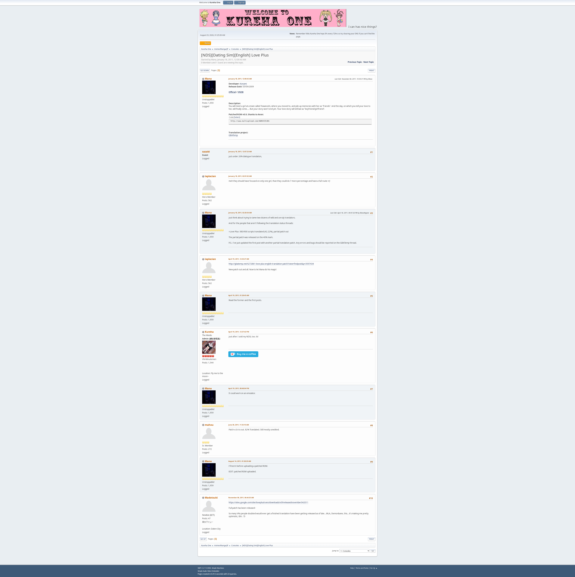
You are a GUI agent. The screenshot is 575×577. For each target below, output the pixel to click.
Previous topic (355, 62)
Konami (243, 83)
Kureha (209, 331)
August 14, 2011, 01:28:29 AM (239, 461)
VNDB (240, 92)
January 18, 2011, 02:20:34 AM (240, 213)
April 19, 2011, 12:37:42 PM (238, 332)
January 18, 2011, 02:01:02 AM (240, 176)
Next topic (368, 62)
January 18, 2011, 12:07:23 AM (240, 151)
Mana (208, 78)
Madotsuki (211, 497)
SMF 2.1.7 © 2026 (204, 568)
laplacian (210, 176)
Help (352, 568)
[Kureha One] (203, 369)
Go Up (203, 539)
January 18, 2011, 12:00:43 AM (240, 79)
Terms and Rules (362, 568)
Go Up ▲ (373, 568)
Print (371, 70)
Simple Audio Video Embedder (208, 571)
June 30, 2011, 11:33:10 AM (238, 425)
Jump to (335, 550)
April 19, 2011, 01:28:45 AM (238, 295)
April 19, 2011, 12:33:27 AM (238, 259)
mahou (209, 424)
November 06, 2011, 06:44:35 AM (241, 497)
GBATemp (233, 135)
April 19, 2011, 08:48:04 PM (238, 388)
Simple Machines (218, 568)
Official (232, 92)
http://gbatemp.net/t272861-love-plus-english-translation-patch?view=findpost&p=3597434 (271, 263)
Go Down (205, 70)
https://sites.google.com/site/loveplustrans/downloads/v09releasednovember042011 (268, 502)
